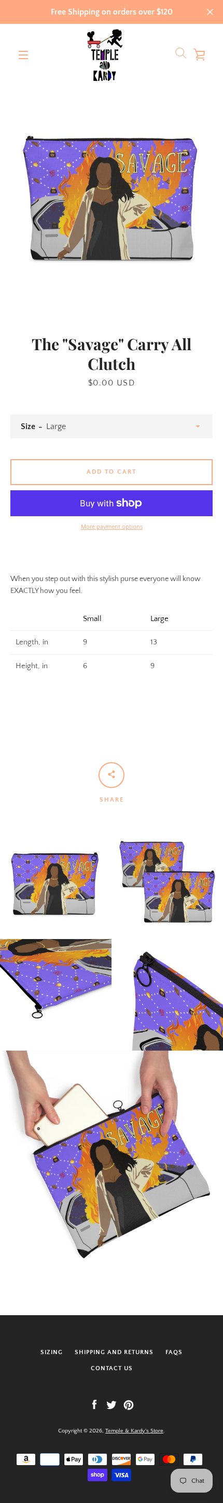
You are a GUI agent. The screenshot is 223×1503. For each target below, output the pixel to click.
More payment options (112, 526)
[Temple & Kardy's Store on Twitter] (111, 1404)
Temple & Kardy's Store (134, 1431)
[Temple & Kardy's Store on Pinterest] (128, 1404)
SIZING (51, 1352)
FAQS (174, 1352)
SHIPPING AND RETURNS (114, 1352)
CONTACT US (112, 1368)
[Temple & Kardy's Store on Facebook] (94, 1404)
